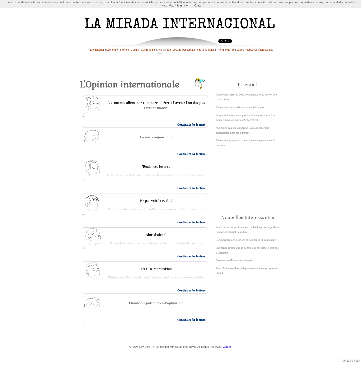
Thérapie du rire (225, 49)
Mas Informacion (179, 5)
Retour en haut (350, 361)
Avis (160, 49)
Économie (112, 49)
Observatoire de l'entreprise (199, 49)
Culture (135, 49)
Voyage (177, 49)
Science (124, 49)
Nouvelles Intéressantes (259, 49)
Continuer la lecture (191, 124)
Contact (227, 346)
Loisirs (240, 49)
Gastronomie (148, 49)
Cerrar (197, 5)
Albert (167, 49)
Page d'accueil (96, 49)
